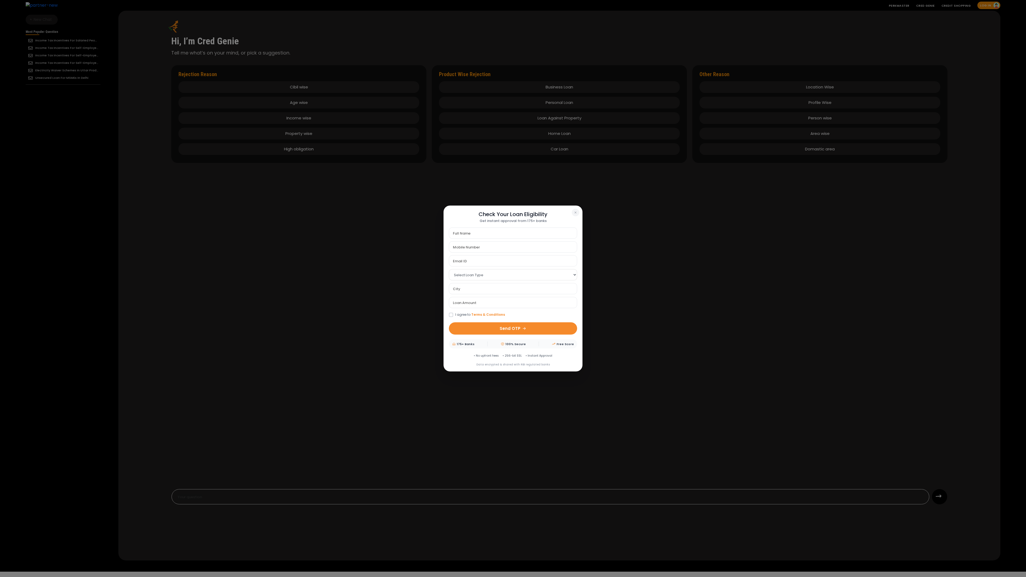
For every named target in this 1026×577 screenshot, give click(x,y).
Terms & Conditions (488, 314)
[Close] (575, 212)
